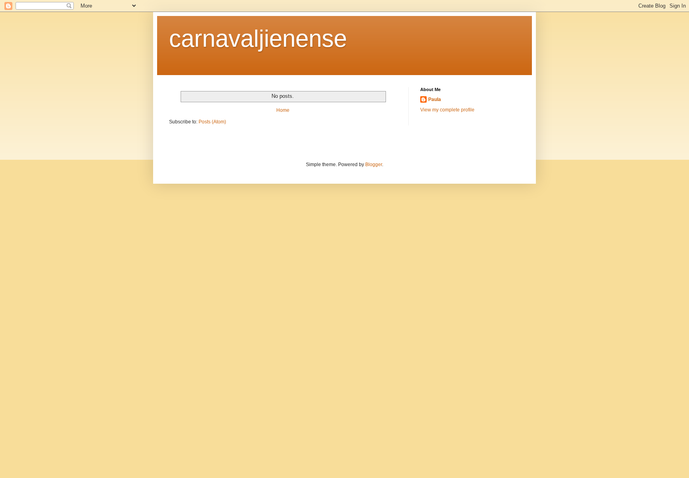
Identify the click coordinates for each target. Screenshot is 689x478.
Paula (434, 99)
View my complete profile (447, 110)
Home (282, 110)
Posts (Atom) (212, 122)
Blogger (373, 164)
